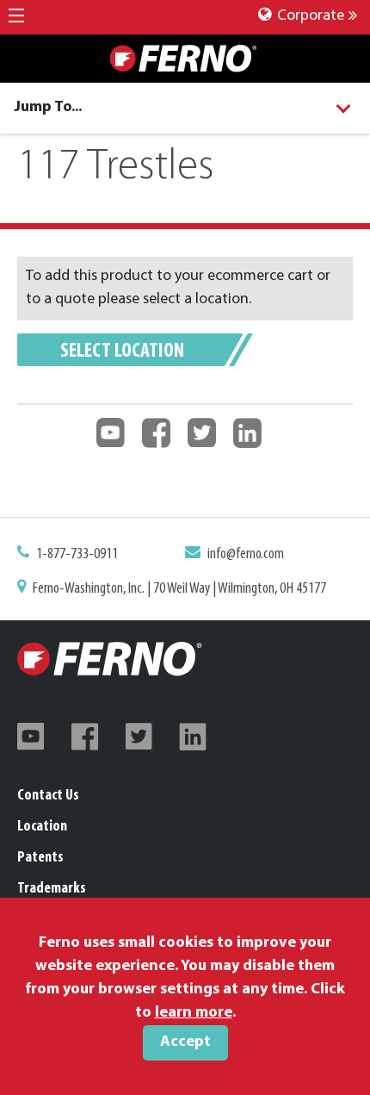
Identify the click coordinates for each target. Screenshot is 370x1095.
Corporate (309, 16)
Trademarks (51, 889)
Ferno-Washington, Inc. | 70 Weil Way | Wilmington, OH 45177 (179, 589)
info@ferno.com (245, 555)
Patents (40, 858)
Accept (185, 1042)
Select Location (122, 351)
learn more (193, 1013)
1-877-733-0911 (77, 555)
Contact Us (48, 796)
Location (42, 827)
